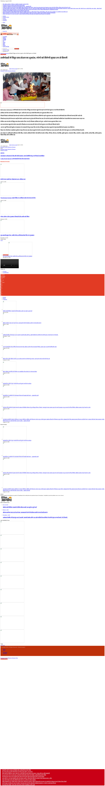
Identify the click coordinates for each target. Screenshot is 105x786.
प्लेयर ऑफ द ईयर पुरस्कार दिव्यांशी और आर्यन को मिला (14, 216)
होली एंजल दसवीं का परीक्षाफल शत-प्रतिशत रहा (13, 179)
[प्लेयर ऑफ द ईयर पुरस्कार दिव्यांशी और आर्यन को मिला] (12, 214)
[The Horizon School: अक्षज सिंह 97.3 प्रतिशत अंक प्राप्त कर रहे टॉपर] (12, 195)
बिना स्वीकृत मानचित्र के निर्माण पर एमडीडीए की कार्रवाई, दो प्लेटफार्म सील (15, 4)
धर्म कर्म (4, 45)
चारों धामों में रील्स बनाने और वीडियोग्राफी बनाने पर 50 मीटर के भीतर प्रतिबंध (19, 780)
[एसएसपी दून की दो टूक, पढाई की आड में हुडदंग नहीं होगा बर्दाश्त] (9, 382)
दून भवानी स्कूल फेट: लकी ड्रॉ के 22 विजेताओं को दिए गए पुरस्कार (17, 235)
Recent (4, 298)
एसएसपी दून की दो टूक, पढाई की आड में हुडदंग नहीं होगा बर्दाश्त (14, 5)
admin (10, 68)
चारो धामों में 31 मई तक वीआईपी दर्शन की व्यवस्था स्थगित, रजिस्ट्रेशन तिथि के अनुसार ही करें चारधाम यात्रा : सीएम (27, 778)
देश (3, 41)
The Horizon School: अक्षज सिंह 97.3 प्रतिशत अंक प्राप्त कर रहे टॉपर (18, 198)
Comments (5, 299)
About (4, 649)
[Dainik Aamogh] (6, 29)
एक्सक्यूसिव (5, 36)
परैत (2, 645)
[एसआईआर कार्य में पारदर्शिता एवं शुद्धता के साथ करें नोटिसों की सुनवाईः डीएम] (12, 642)
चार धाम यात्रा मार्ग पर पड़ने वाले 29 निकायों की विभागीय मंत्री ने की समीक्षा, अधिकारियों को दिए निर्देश (24, 775)
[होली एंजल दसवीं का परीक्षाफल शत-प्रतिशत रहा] (12, 176)
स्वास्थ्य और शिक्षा (6, 46)
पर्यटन (4, 43)
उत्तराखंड (4, 38)
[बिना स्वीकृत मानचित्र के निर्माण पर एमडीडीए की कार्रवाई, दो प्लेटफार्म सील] (9, 370)
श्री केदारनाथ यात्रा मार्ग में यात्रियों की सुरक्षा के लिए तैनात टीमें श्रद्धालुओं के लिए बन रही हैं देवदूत (23, 776)
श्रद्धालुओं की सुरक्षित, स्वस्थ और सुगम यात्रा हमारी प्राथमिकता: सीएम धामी (18, 785)
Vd (0, 645)
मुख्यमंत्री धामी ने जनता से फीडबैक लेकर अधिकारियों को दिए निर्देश (16, 770)
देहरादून (4, 37)
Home (1, 53)
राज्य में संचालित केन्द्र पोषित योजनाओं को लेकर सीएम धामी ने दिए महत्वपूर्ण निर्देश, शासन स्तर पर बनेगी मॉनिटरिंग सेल (30, 347)
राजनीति (4, 40)
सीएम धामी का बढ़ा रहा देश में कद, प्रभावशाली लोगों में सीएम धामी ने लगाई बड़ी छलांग (22, 323)
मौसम (4, 44)
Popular (4, 297)
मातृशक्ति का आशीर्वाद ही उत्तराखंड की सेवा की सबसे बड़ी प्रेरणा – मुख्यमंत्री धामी (17, 6)
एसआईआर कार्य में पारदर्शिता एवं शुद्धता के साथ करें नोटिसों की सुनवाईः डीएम (16, 10)
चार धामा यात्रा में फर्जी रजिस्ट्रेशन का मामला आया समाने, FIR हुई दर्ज (17, 771)
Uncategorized (6, 53)
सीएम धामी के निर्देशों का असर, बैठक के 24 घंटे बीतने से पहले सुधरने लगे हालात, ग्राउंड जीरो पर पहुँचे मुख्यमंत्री (26, 773)
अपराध (4, 42)
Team (4, 650)
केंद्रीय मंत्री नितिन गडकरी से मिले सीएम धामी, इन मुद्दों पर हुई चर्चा (17, 311)
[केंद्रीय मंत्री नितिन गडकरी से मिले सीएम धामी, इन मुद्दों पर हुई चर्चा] (9, 309)
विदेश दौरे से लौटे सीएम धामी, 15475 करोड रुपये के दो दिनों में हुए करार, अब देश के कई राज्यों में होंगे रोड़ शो (26, 358)
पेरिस (4, 645)
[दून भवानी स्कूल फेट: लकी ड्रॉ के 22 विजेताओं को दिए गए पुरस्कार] (12, 232)
